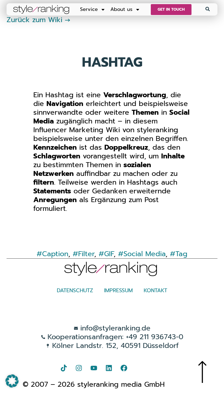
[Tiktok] (63, 368)
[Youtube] (94, 368)
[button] (12, 381)
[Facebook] (124, 368)
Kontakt (155, 290)
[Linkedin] (109, 368)
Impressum (118, 290)
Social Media (144, 254)
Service (89, 9)
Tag (181, 254)
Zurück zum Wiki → (38, 19)
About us (121, 9)
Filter (86, 254)
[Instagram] (79, 368)
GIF (109, 254)
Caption (55, 254)
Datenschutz (75, 290)
